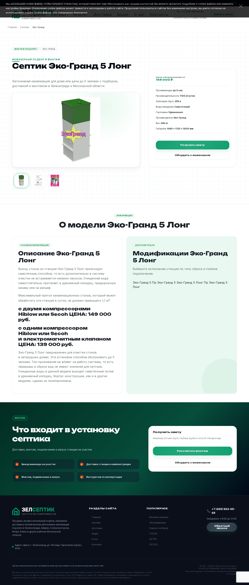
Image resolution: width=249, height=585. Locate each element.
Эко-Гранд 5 (166, 282)
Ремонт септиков (158, 528)
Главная (96, 517)
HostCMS (233, 574)
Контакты (97, 544)
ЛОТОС (153, 544)
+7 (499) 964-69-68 (223, 510)
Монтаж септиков (158, 517)
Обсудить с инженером (192, 155)
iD (227, 574)
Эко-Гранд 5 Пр (144, 282)
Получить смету (192, 145)
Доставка (97, 528)
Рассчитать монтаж (192, 451)
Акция (95, 533)
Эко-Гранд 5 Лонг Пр (192, 282)
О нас (95, 539)
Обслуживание (157, 522)
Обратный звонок (222, 527)
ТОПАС (153, 533)
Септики (96, 522)
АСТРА (153, 539)
